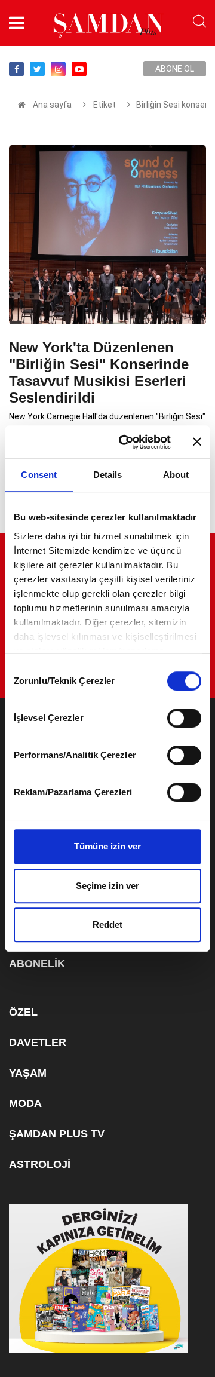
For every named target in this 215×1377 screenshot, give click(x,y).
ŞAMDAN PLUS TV (57, 1134)
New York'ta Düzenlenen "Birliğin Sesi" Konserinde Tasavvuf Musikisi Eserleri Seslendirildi (99, 372)
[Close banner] (197, 442)
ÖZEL (23, 1012)
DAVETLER (37, 1042)
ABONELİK (37, 964)
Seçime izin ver (107, 886)
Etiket (103, 104)
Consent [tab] (39, 475)
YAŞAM (28, 1073)
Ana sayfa (52, 104)
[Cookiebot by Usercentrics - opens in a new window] (126, 442)
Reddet (107, 924)
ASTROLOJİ (39, 1164)
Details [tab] (107, 475)
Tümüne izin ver (107, 846)
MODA (25, 1103)
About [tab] (176, 475)
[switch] (184, 718)
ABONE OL (174, 68)
